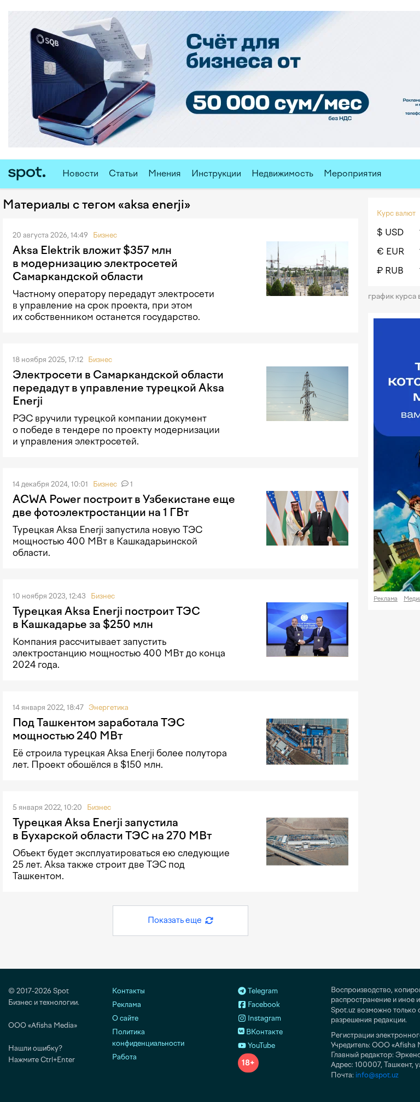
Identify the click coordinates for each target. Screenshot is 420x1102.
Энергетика (109, 707)
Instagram (263, 1018)
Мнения (164, 173)
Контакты (128, 991)
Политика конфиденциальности (148, 1037)
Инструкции (216, 173)
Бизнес (105, 235)
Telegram (262, 991)
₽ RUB (390, 270)
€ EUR (390, 251)
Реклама (386, 598)
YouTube (260, 1045)
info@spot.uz (377, 1075)
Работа (124, 1057)
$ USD (390, 232)
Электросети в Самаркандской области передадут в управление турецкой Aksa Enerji (118, 387)
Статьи (123, 173)
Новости (80, 173)
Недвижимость (282, 173)
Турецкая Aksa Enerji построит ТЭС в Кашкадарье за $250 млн (106, 618)
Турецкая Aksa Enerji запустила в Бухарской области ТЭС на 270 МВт (112, 829)
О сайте (125, 1018)
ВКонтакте (263, 1032)
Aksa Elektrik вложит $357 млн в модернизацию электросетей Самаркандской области (95, 263)
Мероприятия (353, 173)
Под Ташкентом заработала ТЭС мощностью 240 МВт (99, 729)
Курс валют (396, 213)
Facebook (263, 1004)
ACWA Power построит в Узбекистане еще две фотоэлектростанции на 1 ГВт (124, 506)
